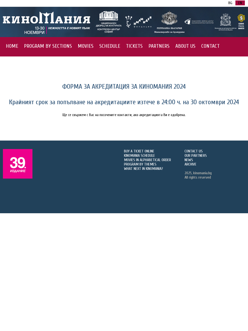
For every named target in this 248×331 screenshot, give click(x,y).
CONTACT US (194, 151)
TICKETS (134, 46)
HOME (12, 46)
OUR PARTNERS (196, 155)
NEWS (189, 160)
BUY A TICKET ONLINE (139, 151)
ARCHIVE (190, 164)
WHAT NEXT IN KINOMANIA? (143, 168)
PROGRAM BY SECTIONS (48, 46)
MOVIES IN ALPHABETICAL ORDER (147, 160)
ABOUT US (185, 46)
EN (240, 3)
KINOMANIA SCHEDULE (139, 155)
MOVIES (85, 46)
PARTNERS (159, 46)
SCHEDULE (109, 46)
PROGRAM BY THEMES (140, 164)
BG (230, 3)
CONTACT (210, 46)
